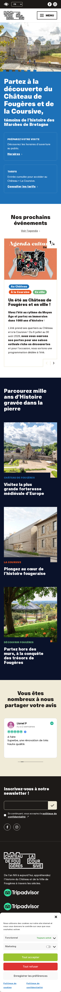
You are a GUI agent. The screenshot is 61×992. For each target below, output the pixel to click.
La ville (30, 628)
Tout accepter (30, 957)
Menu (50, 15)
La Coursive (30, 543)
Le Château (30, 461)
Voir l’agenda (29, 231)
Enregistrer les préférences (30, 975)
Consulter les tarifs (30, 179)
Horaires (30, 146)
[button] (56, 917)
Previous (46, 363)
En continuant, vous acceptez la (32, 815)
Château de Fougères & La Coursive (14, 15)
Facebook (50, 4)
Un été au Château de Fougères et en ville (30, 302)
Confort (6, 4)
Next (53, 363)
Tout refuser (30, 966)
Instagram (55, 4)
